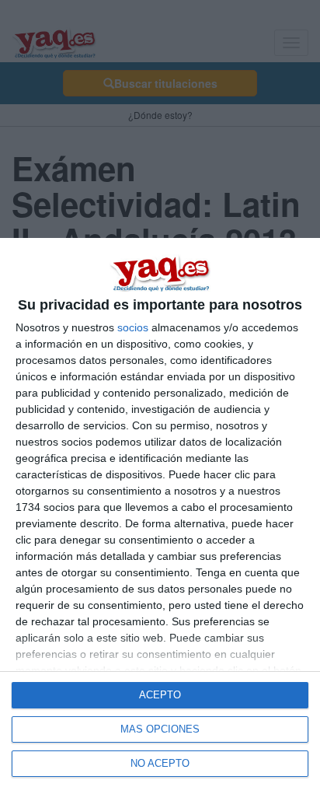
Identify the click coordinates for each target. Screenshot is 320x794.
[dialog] (160, 516)
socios (132, 327)
